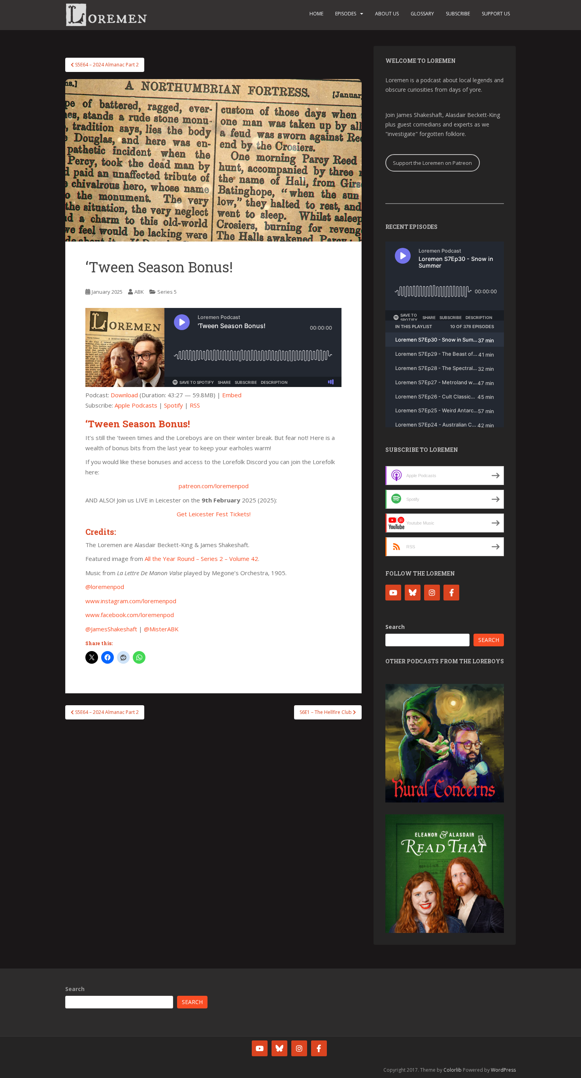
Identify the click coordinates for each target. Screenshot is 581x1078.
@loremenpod (104, 587)
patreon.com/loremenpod (214, 486)
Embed (231, 395)
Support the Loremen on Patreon (432, 162)
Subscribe (458, 13)
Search (395, 627)
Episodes (345, 13)
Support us (496, 13)
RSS (195, 405)
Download (124, 395)
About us (387, 13)
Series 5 (167, 291)
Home (316, 13)
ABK (139, 291)
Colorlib (452, 1070)
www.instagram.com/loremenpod (130, 601)
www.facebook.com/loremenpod (129, 615)
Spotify (173, 405)
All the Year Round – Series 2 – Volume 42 (201, 559)
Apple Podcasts (136, 405)
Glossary (422, 13)
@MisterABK (161, 629)
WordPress (503, 1070)
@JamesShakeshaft (111, 629)
